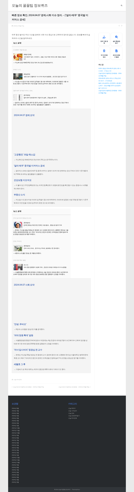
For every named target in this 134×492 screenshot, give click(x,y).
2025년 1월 (15, 455)
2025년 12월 (16, 428)
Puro (78, 489)
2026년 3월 (15, 420)
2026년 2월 (15, 423)
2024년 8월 (15, 467)
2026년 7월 (15, 411)
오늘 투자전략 (18, 379)
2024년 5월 (15, 475)
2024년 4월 (15, 477)
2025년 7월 (15, 440)
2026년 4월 (15, 418)
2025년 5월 (15, 445)
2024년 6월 (15, 472)
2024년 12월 (16, 457)
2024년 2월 (15, 482)
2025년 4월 (15, 447)
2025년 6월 (15, 443)
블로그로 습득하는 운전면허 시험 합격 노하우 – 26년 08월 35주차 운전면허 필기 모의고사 (110, 85)
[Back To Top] (129, 487)
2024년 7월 (15, 470)
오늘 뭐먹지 (72, 408)
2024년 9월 (15, 465)
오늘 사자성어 (72, 411)
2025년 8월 (15, 438)
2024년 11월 (16, 460)
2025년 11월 (16, 430)
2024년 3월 (15, 479)
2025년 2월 (15, 452)
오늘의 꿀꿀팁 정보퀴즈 (64, 489)
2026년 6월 (15, 413)
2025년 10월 (16, 433)
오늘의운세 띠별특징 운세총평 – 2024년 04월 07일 (28, 387)
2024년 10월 (16, 462)
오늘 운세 (71, 413)
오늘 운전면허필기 (74, 415)
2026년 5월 (15, 415)
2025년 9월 (15, 435)
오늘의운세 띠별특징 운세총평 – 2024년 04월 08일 (74, 387)
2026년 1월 (15, 425)
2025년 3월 (15, 450)
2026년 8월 (15, 408)
